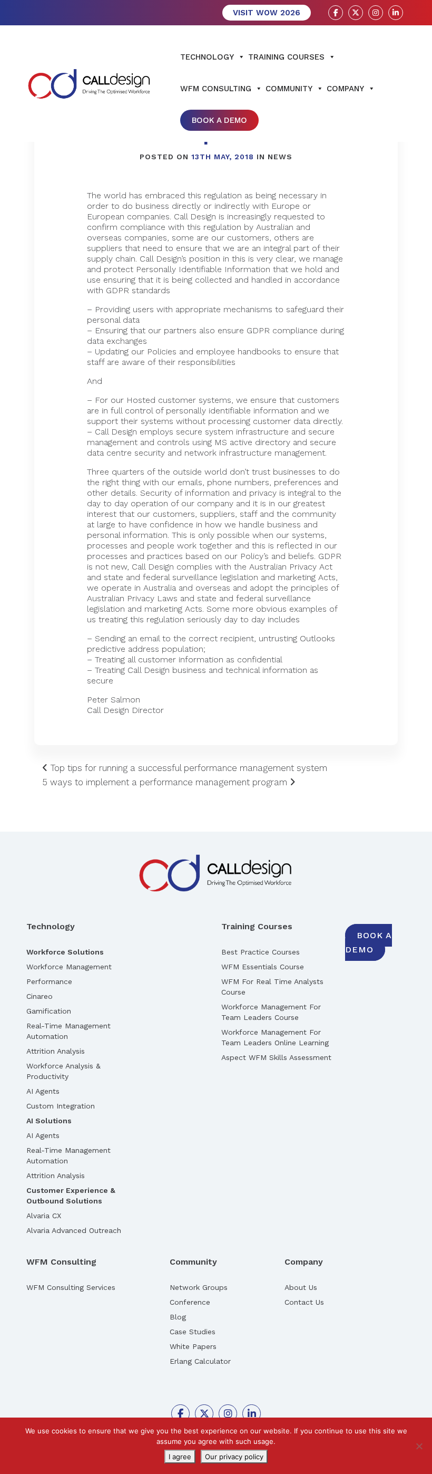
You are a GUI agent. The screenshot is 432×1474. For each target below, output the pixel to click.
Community (289, 88)
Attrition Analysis (55, 1051)
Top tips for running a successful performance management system (187, 768)
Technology (207, 57)
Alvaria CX (43, 1215)
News (280, 156)
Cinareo (39, 996)
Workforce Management (69, 966)
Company (345, 88)
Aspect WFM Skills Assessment (276, 1057)
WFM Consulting (215, 88)
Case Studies (192, 1331)
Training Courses (286, 57)
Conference (190, 1302)
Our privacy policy (234, 1456)
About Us (300, 1287)
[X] (356, 12)
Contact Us (304, 1302)
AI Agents (43, 1091)
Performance (49, 981)
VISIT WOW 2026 (266, 12)
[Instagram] (376, 12)
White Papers (193, 1346)
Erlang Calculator (200, 1361)
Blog (178, 1317)
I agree (180, 1456)
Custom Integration (60, 1106)
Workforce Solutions (65, 952)
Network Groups (199, 1287)
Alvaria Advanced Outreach (73, 1230)
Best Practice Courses (260, 952)
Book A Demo (219, 120)
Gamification (48, 1011)
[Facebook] (336, 12)
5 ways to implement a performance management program (166, 782)
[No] (419, 1446)
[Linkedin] (396, 12)
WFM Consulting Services (70, 1287)
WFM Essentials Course (262, 966)
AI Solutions (49, 1120)
